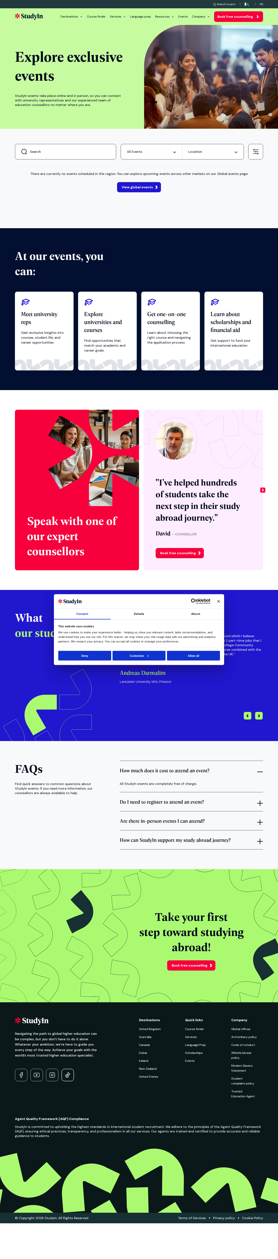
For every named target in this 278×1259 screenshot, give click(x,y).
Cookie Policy (252, 1218)
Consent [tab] (82, 614)
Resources (162, 17)
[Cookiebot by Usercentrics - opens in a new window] (193, 601)
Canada (144, 1045)
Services (115, 17)
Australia (145, 1037)
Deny (84, 655)
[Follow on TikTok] (67, 1075)
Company (198, 17)
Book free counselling (235, 16)
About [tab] (195, 614)
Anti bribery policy (244, 1037)
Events (183, 17)
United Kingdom (150, 1029)
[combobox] (151, 151)
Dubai (143, 1053)
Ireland (143, 1061)
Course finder (96, 17)
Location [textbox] (195, 151)
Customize (137, 655)
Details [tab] (139, 614)
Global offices (240, 1029)
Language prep (140, 17)
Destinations (69, 17)
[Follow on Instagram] (52, 1075)
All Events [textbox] (134, 151)
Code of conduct (243, 1045)
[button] (262, 490)
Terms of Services (192, 1218)
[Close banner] (218, 601)
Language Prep (195, 1045)
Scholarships (194, 1053)
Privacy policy (224, 1218)
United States (148, 1077)
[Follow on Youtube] (36, 1075)
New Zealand (148, 1069)
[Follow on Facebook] (21, 1075)
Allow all (193, 655)
